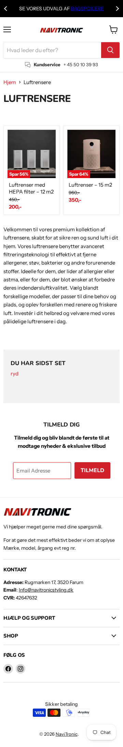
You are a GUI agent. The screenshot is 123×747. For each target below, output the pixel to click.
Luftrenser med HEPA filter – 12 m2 (31, 188)
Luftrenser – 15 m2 (90, 185)
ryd (14, 374)
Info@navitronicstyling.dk (46, 590)
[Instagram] (20, 669)
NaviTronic (67, 734)
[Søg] (110, 50)
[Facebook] (8, 669)
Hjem (9, 82)
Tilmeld (92, 470)
